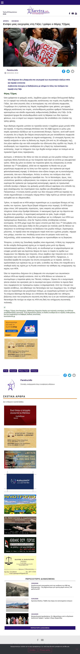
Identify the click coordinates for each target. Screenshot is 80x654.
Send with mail (72, 71)
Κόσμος (15, 21)
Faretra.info (12, 70)
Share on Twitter (68, 71)
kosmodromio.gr (9, 316)
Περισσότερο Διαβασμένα (40, 628)
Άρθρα (6, 21)
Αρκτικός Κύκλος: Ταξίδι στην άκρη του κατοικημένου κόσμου (51, 601)
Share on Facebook (63, 71)
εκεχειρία (13, 370)
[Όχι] (77, 649)
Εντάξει (33, 650)
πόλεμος (34, 370)
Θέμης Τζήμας (24, 370)
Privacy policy (45, 650)
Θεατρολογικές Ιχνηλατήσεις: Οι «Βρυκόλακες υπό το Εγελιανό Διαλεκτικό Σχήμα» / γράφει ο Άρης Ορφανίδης (52, 617)
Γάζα (6, 370)
